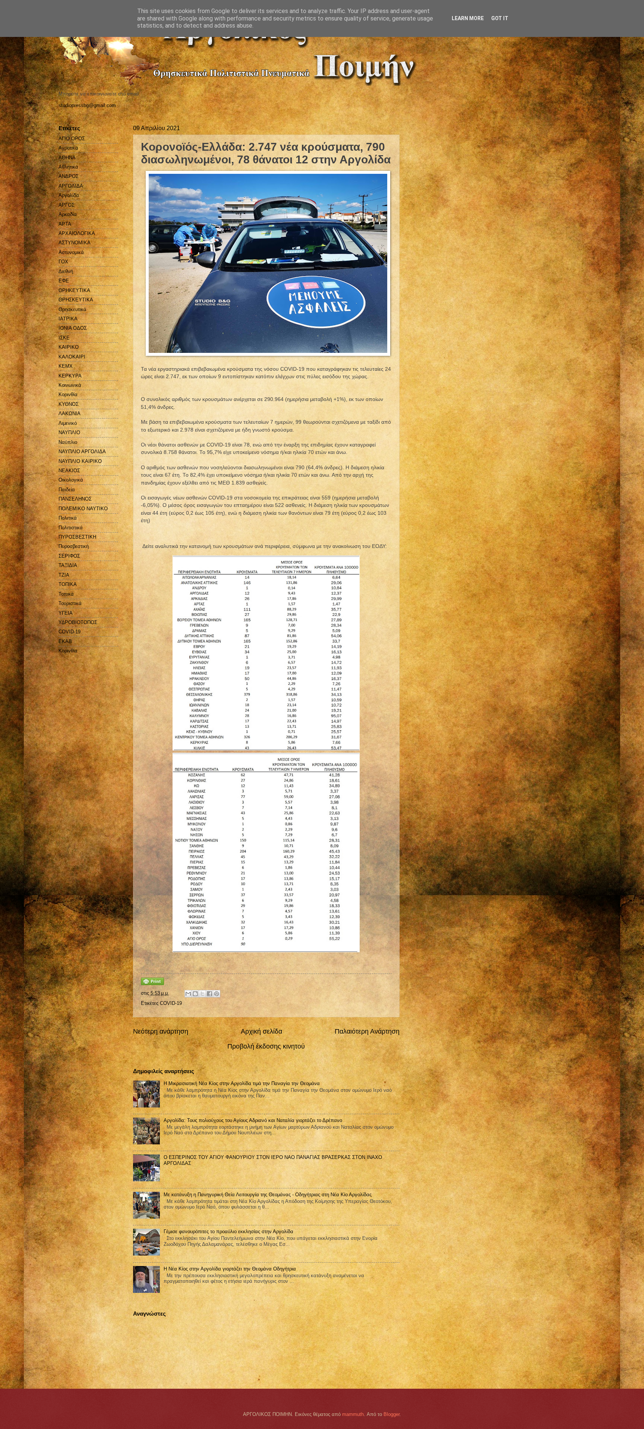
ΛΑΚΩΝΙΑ (69, 413)
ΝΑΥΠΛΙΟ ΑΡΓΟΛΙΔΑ (82, 451)
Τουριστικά (70, 603)
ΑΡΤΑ (65, 224)
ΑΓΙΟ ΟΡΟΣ (72, 138)
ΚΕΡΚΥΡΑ (70, 376)
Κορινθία (68, 394)
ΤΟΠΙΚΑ (68, 584)
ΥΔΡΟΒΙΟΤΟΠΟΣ (78, 622)
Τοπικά (66, 594)
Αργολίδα (69, 195)
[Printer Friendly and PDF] (152, 983)
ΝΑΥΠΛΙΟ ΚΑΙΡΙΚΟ (80, 461)
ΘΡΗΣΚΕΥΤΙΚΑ (76, 300)
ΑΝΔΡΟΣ (69, 176)
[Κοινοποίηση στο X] (202, 993)
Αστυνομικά (71, 252)
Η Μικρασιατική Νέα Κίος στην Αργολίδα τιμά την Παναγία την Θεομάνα (242, 1083)
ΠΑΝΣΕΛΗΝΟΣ (75, 499)
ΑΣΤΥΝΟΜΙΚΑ (75, 242)
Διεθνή (66, 271)
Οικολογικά (71, 480)
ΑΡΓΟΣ (67, 205)
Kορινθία (68, 651)
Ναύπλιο (68, 442)
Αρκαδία (68, 214)
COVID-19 (171, 1003)
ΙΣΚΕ (64, 338)
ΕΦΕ (64, 280)
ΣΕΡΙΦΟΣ (69, 556)
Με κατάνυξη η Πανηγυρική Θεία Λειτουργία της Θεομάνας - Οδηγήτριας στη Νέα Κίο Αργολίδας (268, 1194)
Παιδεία (67, 489)
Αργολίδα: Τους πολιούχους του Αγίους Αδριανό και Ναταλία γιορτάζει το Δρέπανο (253, 1120)
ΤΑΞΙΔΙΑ (68, 565)
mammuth (353, 1414)
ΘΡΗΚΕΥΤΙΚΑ (74, 290)
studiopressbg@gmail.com (87, 105)
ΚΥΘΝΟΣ (69, 404)
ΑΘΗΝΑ (67, 157)
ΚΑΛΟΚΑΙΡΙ (72, 357)
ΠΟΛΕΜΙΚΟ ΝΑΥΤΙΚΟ (83, 508)
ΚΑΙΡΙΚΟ (69, 347)
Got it (499, 18)
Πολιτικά (68, 518)
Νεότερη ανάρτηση (160, 1031)
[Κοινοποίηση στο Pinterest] (216, 993)
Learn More (468, 18)
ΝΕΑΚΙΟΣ (69, 470)
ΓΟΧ (63, 261)
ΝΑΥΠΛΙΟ (69, 432)
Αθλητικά (68, 167)
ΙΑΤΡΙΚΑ (68, 319)
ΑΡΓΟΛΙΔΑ (71, 186)
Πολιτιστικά (71, 527)
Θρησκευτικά (72, 309)
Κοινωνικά (70, 385)
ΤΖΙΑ (64, 575)
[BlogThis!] (195, 993)
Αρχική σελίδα (261, 1031)
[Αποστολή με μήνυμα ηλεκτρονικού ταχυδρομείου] (188, 993)
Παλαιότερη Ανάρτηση (367, 1031)
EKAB (65, 641)
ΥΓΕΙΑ (66, 613)
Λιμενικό (68, 423)
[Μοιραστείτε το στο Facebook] (209, 993)
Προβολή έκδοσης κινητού (266, 1046)
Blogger (391, 1414)
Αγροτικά (68, 148)
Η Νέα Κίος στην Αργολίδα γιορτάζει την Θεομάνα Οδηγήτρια (230, 1269)
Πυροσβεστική (74, 546)
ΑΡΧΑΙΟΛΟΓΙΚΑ (77, 233)
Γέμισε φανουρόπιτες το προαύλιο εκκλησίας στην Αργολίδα (228, 1231)
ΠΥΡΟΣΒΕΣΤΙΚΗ (77, 537)
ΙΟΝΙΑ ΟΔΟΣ (73, 328)
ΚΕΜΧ (66, 366)
